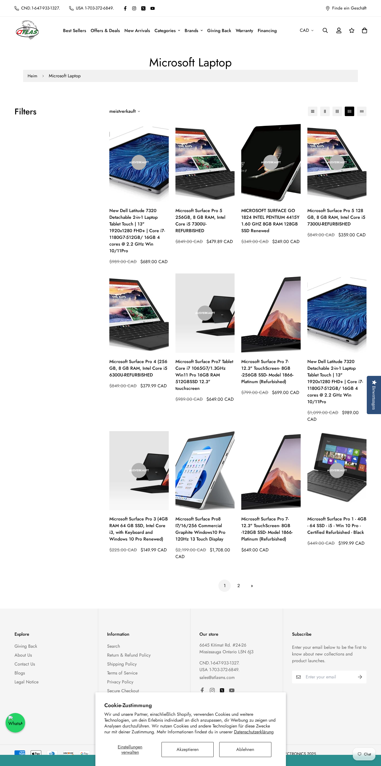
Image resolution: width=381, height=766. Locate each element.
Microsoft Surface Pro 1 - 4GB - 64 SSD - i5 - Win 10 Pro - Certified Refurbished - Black (336, 526)
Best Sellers (74, 30)
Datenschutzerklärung (254, 732)
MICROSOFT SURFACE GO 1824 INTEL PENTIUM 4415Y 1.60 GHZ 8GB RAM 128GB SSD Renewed (270, 220)
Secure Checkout (123, 691)
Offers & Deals (105, 30)
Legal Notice (26, 682)
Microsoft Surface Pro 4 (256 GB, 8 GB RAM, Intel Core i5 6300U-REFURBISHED (138, 368)
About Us (23, 655)
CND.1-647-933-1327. (219, 663)
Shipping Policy (122, 664)
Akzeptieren (188, 749)
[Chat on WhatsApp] (15, 723)
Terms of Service (122, 673)
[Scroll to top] (370, 735)
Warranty (244, 30)
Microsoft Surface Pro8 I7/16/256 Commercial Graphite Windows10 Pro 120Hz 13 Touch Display (200, 529)
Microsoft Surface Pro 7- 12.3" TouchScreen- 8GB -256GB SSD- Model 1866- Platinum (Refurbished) (267, 371)
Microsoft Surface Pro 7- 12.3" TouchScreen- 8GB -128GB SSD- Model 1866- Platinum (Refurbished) (267, 529)
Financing (267, 30)
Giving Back (219, 30)
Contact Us (25, 664)
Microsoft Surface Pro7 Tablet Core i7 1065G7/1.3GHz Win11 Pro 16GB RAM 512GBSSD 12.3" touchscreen (204, 375)
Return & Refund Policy (129, 655)
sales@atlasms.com (217, 677)
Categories (165, 30)
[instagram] (134, 8)
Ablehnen (245, 749)
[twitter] (143, 8)
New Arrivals (137, 30)
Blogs (20, 673)
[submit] (360, 677)
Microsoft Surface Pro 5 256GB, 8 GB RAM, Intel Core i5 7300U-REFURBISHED (200, 220)
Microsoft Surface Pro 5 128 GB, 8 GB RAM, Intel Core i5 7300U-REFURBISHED (336, 217)
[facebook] (125, 8)
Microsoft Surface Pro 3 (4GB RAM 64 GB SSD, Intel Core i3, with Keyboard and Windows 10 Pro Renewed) (138, 529)
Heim (32, 76)
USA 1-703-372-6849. (219, 669)
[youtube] (152, 8)
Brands (191, 30)
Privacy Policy (120, 682)
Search (113, 646)
